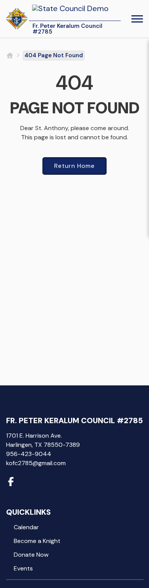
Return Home (74, 166)
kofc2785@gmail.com (36, 463)
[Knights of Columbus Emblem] (17, 18)
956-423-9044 (28, 454)
